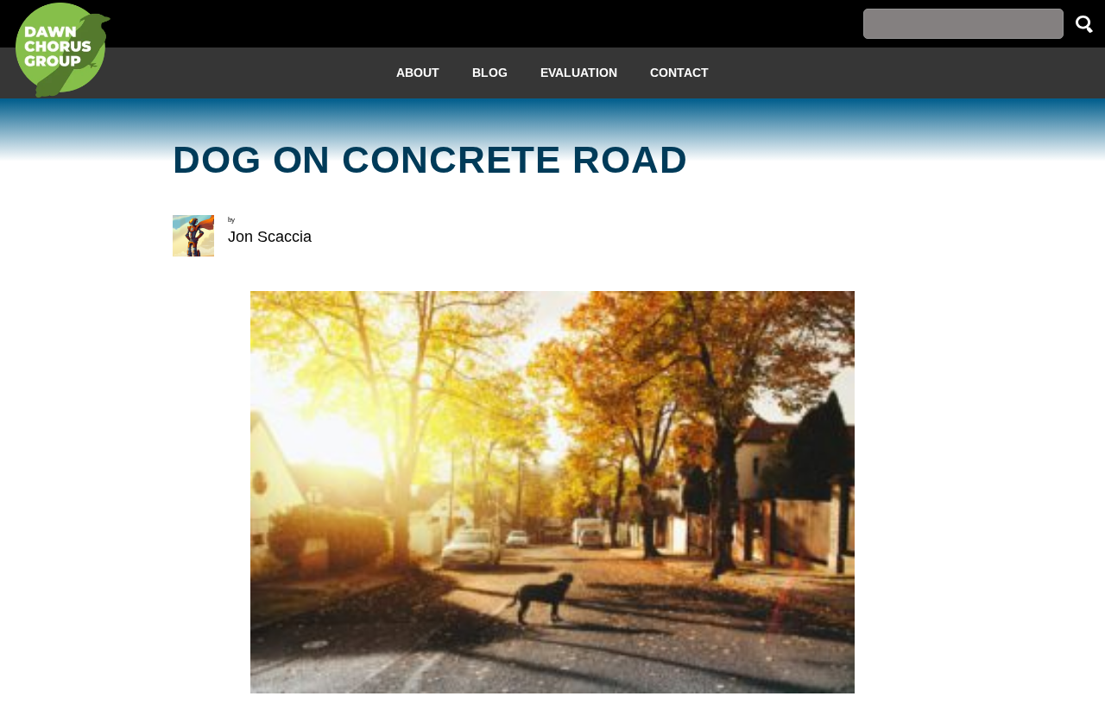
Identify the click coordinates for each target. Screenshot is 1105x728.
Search (1084, 24)
